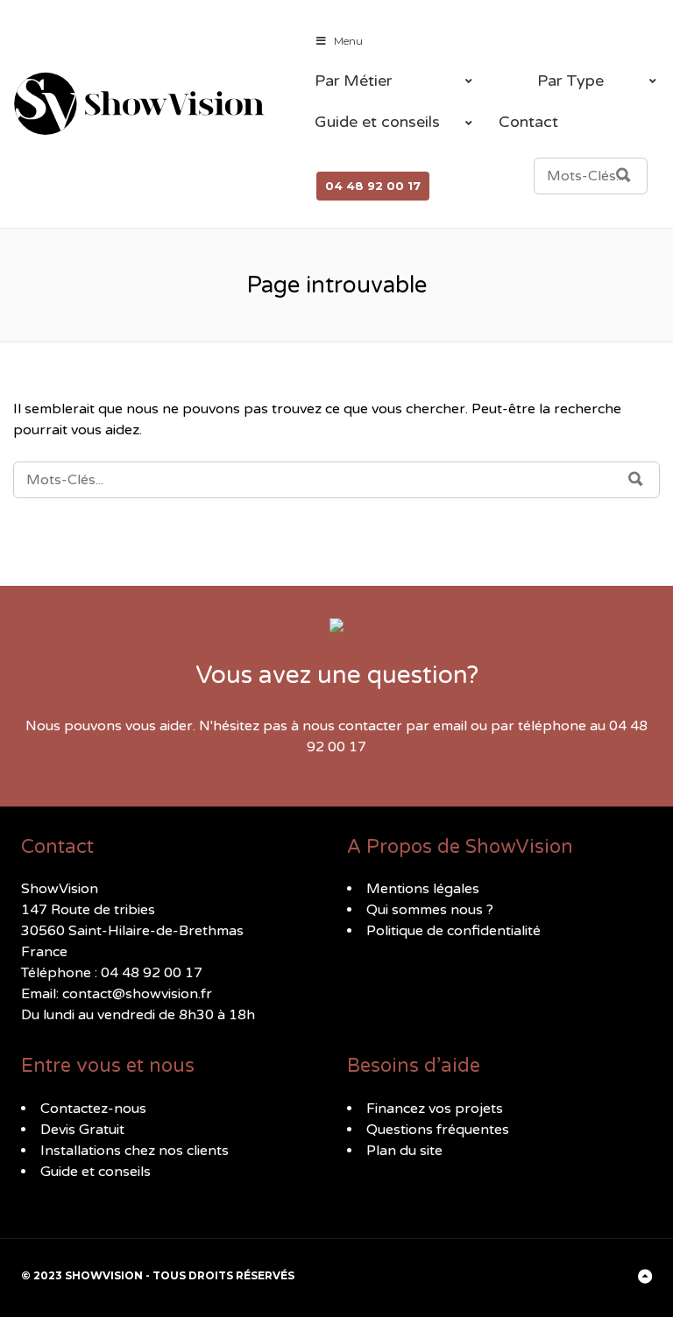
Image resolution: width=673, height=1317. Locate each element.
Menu (348, 40)
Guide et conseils (95, 1171)
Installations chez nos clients (134, 1150)
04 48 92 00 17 (373, 186)
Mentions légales (422, 889)
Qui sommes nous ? (429, 910)
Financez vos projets (434, 1108)
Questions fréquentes (437, 1129)
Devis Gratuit (82, 1129)
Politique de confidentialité (453, 931)
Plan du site (404, 1150)
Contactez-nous (93, 1108)
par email (436, 726)
